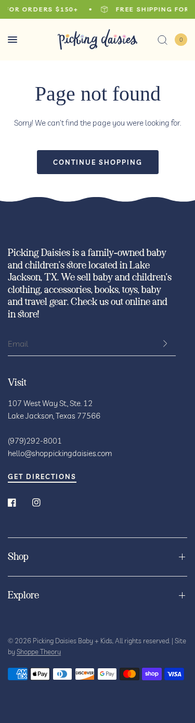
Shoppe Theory (39, 651)
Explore (23, 596)
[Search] (162, 39)
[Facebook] (19, 502)
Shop (18, 557)
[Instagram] (43, 502)
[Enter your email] (165, 343)
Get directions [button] (42, 477)
